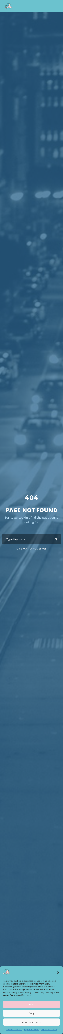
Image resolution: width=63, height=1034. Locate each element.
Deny (31, 1013)
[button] (58, 972)
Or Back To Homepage (31, 548)
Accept (31, 1004)
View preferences (31, 1022)
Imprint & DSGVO (14, 1029)
